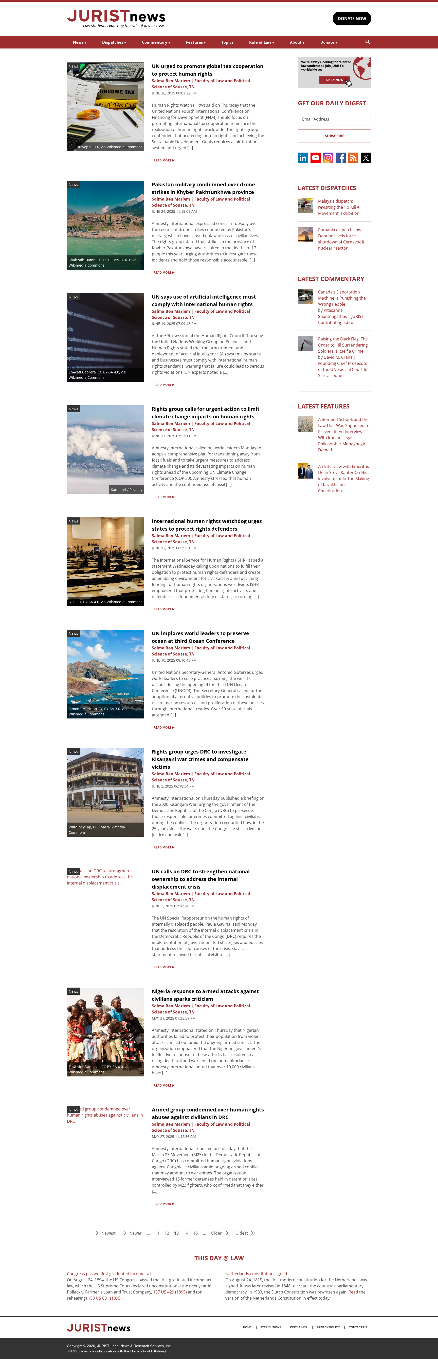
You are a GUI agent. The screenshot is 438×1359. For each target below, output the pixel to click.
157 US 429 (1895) (170, 1292)
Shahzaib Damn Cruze (87, 259)
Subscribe (334, 135)
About (297, 42)
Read (353, 1292)
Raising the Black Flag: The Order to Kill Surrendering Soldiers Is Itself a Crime (343, 345)
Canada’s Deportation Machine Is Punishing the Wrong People (342, 298)
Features (196, 42)
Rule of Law (261, 42)
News (79, 42)
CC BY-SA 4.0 (119, 259)
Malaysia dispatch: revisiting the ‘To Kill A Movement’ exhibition (338, 207)
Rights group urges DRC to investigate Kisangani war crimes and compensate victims (200, 759)
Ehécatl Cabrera (82, 372)
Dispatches (114, 42)
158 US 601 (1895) (105, 1298)
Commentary (156, 42)
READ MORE (164, 160)
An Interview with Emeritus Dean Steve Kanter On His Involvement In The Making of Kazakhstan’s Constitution (343, 479)
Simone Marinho (83, 708)
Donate (328, 42)
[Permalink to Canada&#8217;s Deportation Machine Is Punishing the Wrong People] (305, 296)
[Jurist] (116, 18)
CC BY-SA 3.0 (109, 708)
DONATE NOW (352, 18)
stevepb (84, 146)
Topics (227, 42)
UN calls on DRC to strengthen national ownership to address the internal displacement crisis (201, 879)
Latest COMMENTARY (331, 278)
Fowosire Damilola (84, 1066)
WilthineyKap (80, 827)
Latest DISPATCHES (327, 188)
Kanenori (118, 489)
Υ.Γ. (72, 601)
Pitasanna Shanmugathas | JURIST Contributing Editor (340, 316)
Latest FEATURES (324, 406)
